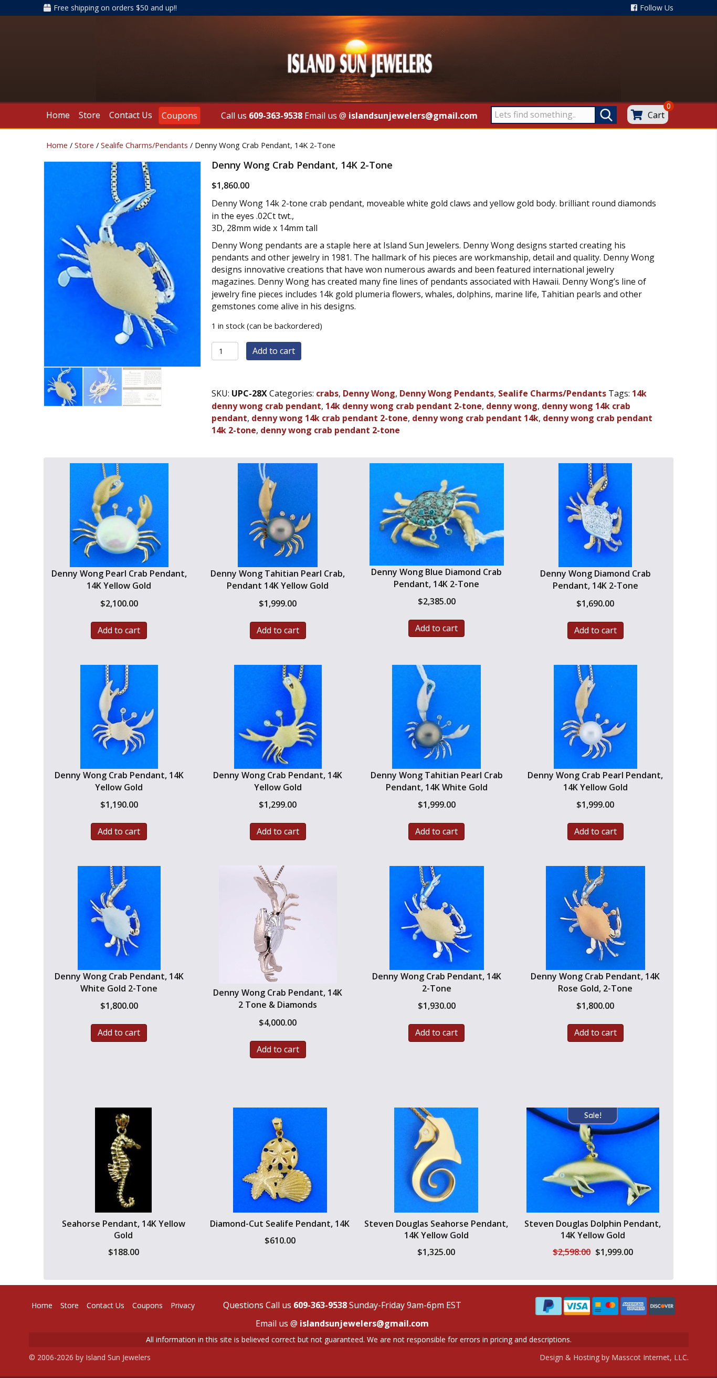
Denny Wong (369, 393)
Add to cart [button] (119, 630)
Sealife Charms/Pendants (144, 145)
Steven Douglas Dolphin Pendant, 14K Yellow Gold (592, 1229)
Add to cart (273, 351)
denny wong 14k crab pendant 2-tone (329, 418)
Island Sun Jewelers (118, 1357)
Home (57, 145)
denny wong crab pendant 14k (475, 418)
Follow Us (656, 8)
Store (84, 145)
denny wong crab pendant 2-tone (330, 430)
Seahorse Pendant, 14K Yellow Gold (123, 1229)
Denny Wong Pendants (446, 393)
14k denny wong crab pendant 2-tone (403, 406)
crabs (327, 393)
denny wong (511, 406)
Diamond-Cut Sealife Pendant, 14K (280, 1223)
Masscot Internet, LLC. (650, 1357)
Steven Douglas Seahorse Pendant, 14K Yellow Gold (436, 1229)
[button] (124, 1204)
